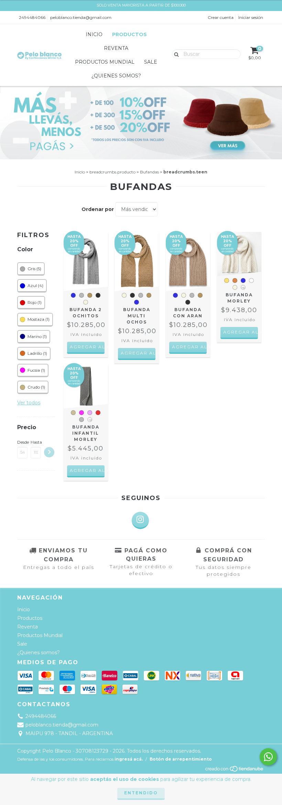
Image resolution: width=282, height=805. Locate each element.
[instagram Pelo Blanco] (140, 520)
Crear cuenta (221, 17)
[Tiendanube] (235, 770)
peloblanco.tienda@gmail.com (80, 17)
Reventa (116, 48)
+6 (243, 287)
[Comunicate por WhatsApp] (268, 756)
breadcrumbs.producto (112, 171)
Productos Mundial (104, 62)
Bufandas (149, 171)
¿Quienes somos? (116, 76)
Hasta (36, 442)
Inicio (94, 34)
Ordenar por (98, 209)
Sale (150, 62)
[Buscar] (175, 53)
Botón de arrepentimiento (181, 759)
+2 (89, 420)
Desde (22, 442)
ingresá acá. (129, 759)
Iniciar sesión (250, 17)
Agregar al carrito (87, 346)
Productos (129, 34)
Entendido (141, 792)
